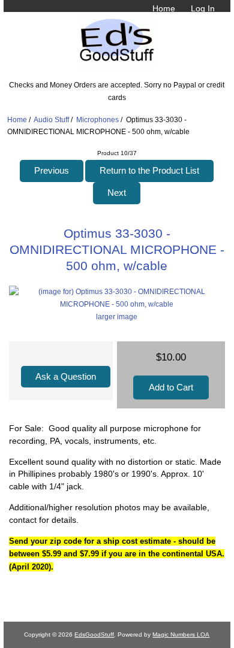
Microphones (97, 119)
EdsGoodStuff (94, 634)
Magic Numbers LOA (180, 634)
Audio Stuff (51, 119)
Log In (203, 8)
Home (163, 8)
